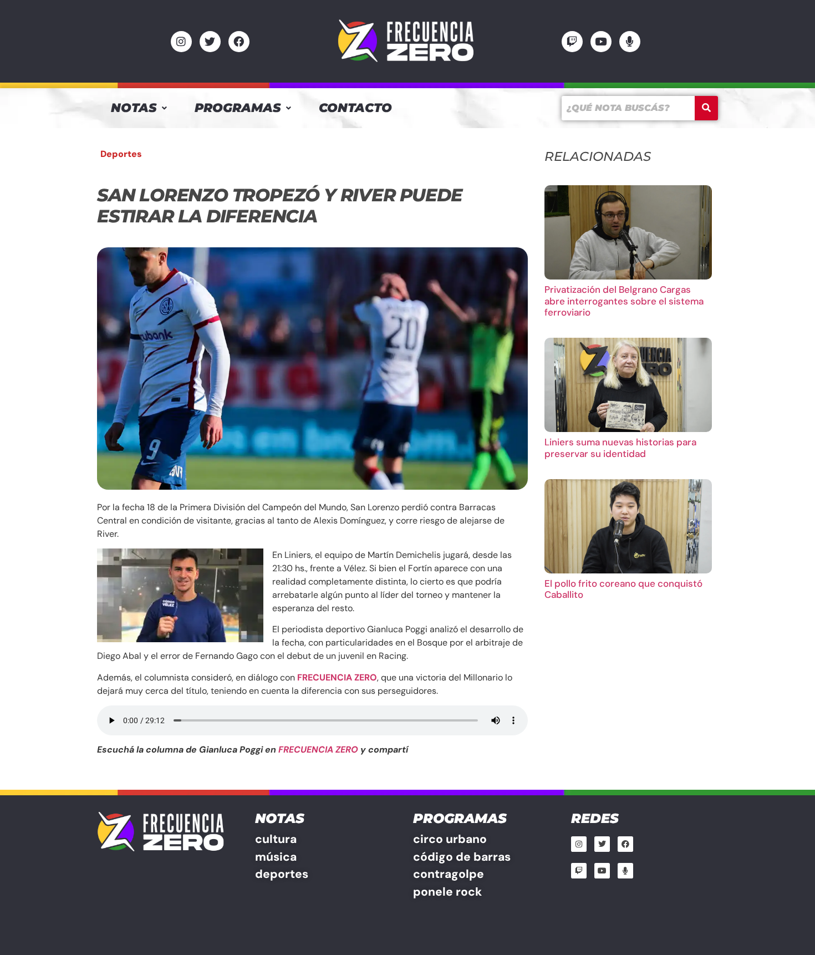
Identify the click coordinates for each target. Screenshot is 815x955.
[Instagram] (181, 41)
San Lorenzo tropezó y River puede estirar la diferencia (279, 205)
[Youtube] (601, 41)
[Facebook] (238, 41)
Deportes (121, 154)
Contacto (355, 107)
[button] (139, 108)
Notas (133, 107)
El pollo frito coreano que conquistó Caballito (623, 589)
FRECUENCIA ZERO (318, 749)
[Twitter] (210, 41)
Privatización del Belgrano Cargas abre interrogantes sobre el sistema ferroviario (624, 300)
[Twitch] (572, 41)
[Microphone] (629, 41)
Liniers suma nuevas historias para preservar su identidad (620, 447)
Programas (238, 107)
